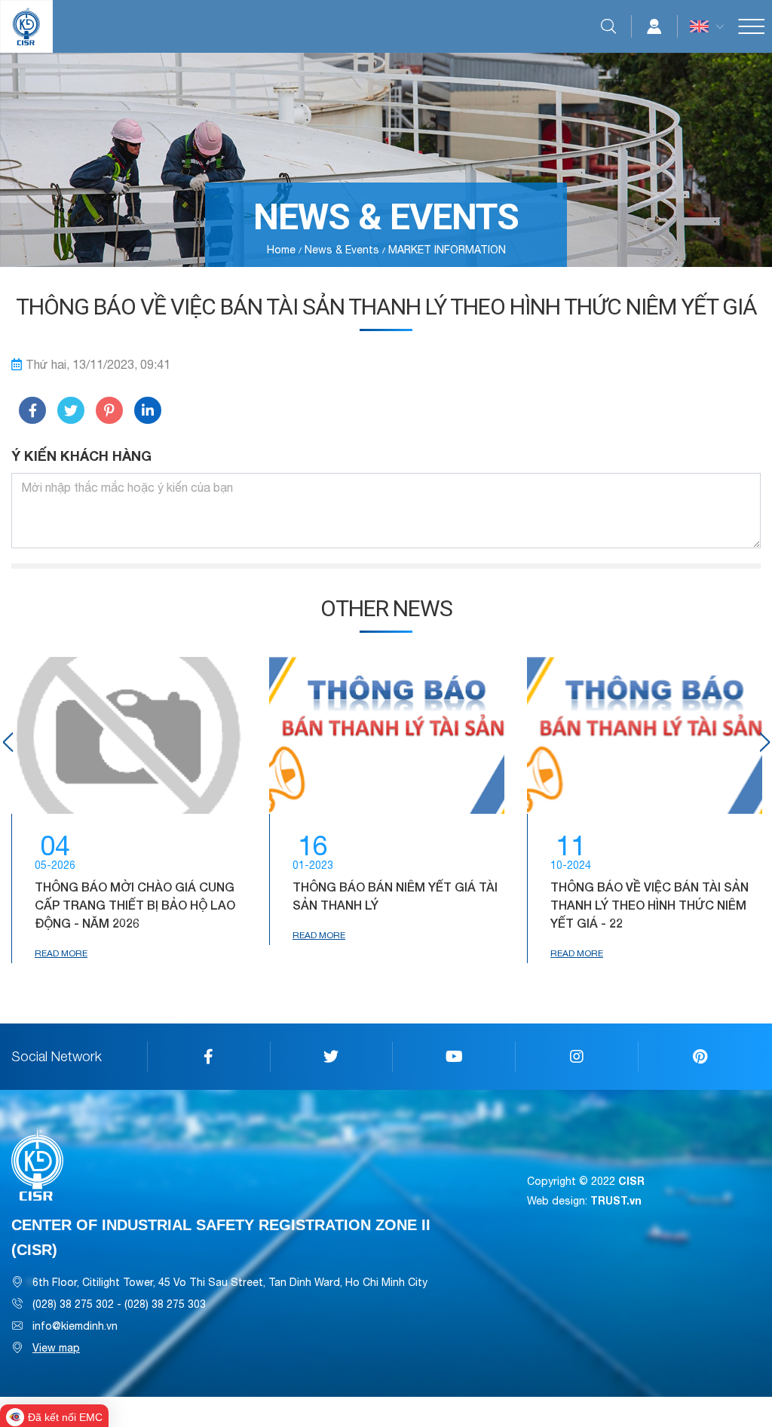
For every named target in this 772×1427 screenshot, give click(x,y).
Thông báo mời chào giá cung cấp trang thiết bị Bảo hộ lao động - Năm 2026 (135, 904)
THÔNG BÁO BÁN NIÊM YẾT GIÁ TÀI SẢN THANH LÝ (395, 895)
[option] (129, 810)
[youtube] (453, 1057)
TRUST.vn (616, 1200)
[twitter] (331, 1057)
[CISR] (26, 26)
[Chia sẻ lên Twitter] (70, 410)
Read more (61, 953)
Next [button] (764, 742)
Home (281, 250)
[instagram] (576, 1057)
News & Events (342, 250)
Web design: (557, 1201)
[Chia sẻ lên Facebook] (32, 410)
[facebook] (208, 1057)
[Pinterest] (699, 1057)
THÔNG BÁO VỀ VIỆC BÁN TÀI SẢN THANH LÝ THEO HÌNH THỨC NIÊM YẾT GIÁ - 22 (649, 904)
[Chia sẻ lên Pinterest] (109, 410)
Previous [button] (7, 742)
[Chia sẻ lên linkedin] (147, 410)
